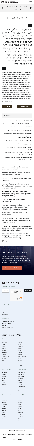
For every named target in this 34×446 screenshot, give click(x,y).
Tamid (3, 414)
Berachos (4, 342)
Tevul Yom (20, 416)
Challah (4, 358)
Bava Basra (21, 376)
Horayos (20, 391)
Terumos (4, 352)
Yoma (19, 350)
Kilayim (4, 348)
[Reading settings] (30, 8)
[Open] (30, 2)
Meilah (3, 412)
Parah (19, 404)
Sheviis (4, 350)
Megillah (20, 361)
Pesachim (20, 346)
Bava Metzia (21, 374)
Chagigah (20, 365)
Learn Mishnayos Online (12, 335)
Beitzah (20, 354)
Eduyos (20, 384)
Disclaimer (29, 434)
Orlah (3, 361)
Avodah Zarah (21, 386)
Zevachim (4, 398)
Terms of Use (21, 434)
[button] (17, 115)
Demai (3, 346)
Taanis (19, 358)
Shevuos (20, 382)
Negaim (20, 402)
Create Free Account (7, 310)
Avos (19, 388)
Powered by (17, 439)
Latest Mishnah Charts (7, 308)
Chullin (4, 402)
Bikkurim (4, 363)
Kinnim (3, 418)
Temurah (4, 408)
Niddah (19, 410)
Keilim (19, 398)
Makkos (20, 380)
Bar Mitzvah (5, 314)
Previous (7, 106)
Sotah (3, 380)
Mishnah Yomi (5, 325)
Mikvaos (20, 408)
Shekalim (20, 348)
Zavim (19, 414)
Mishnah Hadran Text (7, 327)
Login (3, 312)
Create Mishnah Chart (12, 268)
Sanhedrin (20, 378)
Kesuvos (4, 374)
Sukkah (20, 352)
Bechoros (4, 404)
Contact (4, 434)
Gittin (3, 382)
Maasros (4, 354)
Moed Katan (21, 363)
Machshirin (20, 412)
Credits (4, 437)
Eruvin (19, 344)
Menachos (4, 400)
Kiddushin (4, 384)
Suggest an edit (9, 101)
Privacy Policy (12, 434)
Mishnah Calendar (6, 323)
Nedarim (4, 376)
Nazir (3, 378)
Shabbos (20, 342)
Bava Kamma (21, 372)
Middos (4, 416)
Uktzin (19, 421)
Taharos (20, 406)
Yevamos (4, 372)
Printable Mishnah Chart (8, 321)
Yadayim (20, 418)
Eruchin (4, 406)
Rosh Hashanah (22, 356)
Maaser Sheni (5, 356)
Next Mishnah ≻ (25, 106)
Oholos (20, 400)
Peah (3, 344)
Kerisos (4, 410)
